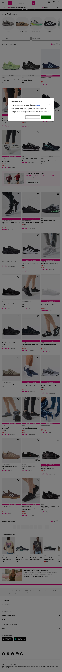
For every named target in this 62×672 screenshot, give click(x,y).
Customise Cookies (15, 117)
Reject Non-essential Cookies (32, 117)
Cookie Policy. (38, 105)
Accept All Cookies (46, 117)
